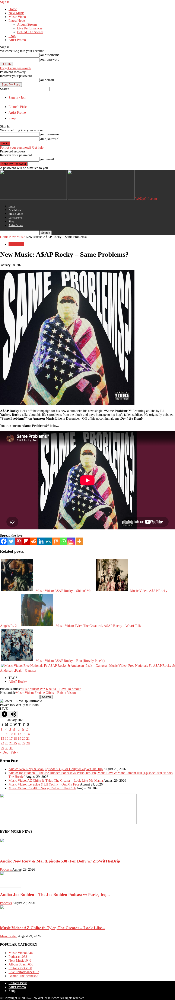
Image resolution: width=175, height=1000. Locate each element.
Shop (12, 36)
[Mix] (56, 541)
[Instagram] (71, 541)
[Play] (4, 714)
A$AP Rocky (18, 681)
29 (2, 748)
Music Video (17, 17)
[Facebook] (3, 541)
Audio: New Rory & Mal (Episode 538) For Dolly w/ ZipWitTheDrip (56, 769)
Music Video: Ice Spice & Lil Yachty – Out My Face (44, 784)
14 (28, 734)
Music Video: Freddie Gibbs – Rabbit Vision (46, 692)
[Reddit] (33, 541)
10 (11, 734)
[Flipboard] (26, 541)
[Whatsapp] (63, 541)
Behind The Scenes (30, 32)
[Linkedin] (41, 541)
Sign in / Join (17, 97)
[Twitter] (11, 541)
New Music (16, 13)
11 (15, 734)
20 (23, 738)
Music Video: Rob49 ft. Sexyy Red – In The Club (42, 788)
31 (11, 748)
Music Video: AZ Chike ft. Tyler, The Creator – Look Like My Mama (56, 780)
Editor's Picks (20, 968)
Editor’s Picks (18, 107)
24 (11, 743)
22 (2, 743)
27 (23, 743)
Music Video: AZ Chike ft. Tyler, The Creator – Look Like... (52, 928)
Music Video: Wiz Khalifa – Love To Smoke (51, 689)
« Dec (4, 752)
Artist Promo (17, 40)
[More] (79, 541)
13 (23, 734)
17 (11, 738)
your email (46, 80)
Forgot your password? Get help (22, 147)
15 (2, 738)
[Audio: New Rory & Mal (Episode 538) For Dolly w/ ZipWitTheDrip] (10, 853)
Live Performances (29, 28)
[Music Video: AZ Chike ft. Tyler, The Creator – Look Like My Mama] (10, 920)
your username (49, 55)
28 (28, 743)
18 (15, 738)
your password (49, 59)
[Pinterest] (18, 541)
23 (6, 743)
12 (19, 734)
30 (6, 748)
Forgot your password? (15, 68)
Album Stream (27, 24)
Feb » (14, 752)
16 (6, 738)
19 (19, 738)
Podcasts (6, 869)
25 (15, 743)
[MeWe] (48, 541)
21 (28, 738)
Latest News (17, 20)
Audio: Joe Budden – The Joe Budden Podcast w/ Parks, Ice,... (55, 894)
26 (19, 743)
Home (13, 9)
